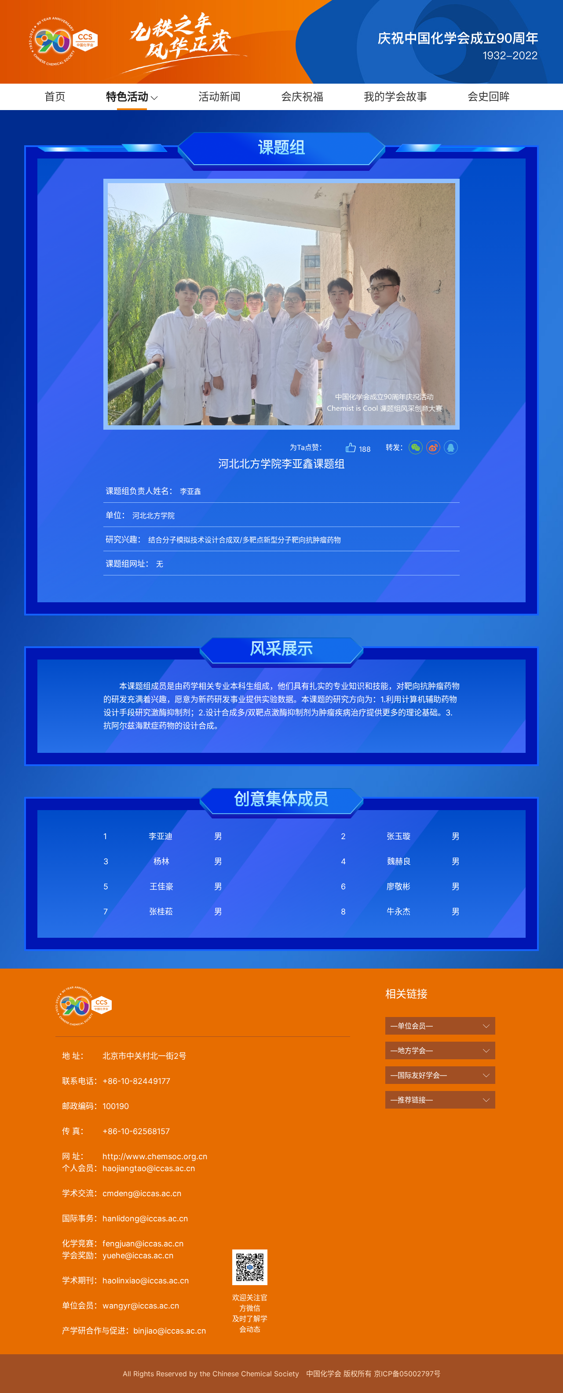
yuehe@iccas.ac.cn (118, 1255)
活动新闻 (219, 96)
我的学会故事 (395, 96)
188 (364, 449)
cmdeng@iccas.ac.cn (122, 1193)
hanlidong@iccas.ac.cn (125, 1218)
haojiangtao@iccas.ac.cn (128, 1168)
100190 (95, 1106)
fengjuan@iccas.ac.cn (123, 1243)
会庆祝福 (302, 96)
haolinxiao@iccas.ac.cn (125, 1280)
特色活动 (128, 96)
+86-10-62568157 (116, 1131)
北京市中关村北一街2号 (124, 1056)
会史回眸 (489, 96)
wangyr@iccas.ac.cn (120, 1305)
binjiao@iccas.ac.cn (134, 1330)
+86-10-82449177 (116, 1081)
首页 (55, 96)
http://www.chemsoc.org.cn (135, 1156)
